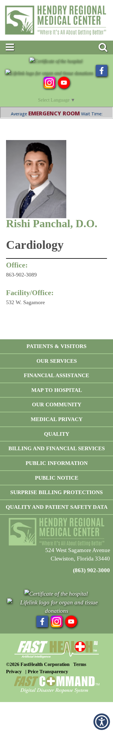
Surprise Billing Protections (56, 492)
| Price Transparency (46, 671)
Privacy (14, 671)
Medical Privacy (57, 419)
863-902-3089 (21, 275)
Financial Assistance (56, 375)
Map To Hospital (56, 390)
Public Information (57, 463)
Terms (79, 664)
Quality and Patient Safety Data (57, 507)
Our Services (56, 361)
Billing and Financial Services (56, 448)
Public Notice (56, 478)
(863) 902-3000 (91, 570)
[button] (101, 721)
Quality (56, 434)
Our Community (56, 405)
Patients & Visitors (56, 346)
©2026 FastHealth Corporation (38, 664)
